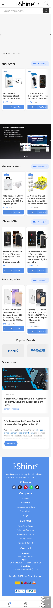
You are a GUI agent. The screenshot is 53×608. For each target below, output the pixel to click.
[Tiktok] (37, 487)
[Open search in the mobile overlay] (25, 10)
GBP (45, 599)
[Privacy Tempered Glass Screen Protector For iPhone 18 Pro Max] (37, 80)
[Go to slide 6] (14, 53)
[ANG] (13, 350)
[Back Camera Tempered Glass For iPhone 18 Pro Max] (13, 80)
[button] (13, 107)
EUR (45, 605)
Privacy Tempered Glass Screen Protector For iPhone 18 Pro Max (37, 96)
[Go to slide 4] (9, 53)
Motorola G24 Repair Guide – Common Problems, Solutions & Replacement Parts (25, 401)
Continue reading (11, 409)
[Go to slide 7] (16, 53)
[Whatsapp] (31, 487)
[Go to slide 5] (11, 53)
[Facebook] (14, 487)
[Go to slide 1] (1, 53)
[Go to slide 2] (4, 53)
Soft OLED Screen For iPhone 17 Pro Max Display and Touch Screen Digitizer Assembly (12, 256)
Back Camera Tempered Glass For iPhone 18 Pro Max (12, 96)
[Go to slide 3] (6, 53)
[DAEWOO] (38, 350)
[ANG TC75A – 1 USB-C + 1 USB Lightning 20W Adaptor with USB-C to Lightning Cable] (13, 183)
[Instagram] (20, 487)
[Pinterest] (26, 487)
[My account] (39, 3)
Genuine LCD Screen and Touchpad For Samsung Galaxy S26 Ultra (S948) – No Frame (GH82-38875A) (13, 315)
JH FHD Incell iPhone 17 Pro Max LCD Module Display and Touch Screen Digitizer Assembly (37, 256)
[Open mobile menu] (3, 3)
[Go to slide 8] (18, 53)
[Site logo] (25, 3)
